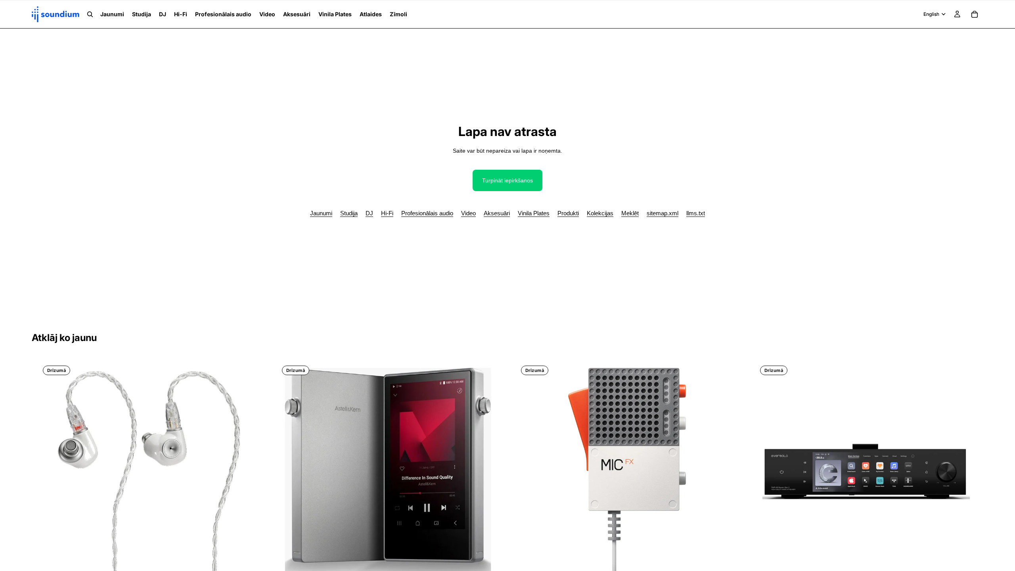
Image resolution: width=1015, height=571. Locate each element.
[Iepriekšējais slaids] (51, 472)
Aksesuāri (497, 213)
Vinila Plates (534, 213)
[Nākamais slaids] (246, 472)
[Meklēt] (90, 14)
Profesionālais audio (427, 213)
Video (468, 213)
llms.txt (695, 213)
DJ (369, 213)
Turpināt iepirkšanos (507, 180)
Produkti (568, 213)
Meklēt (630, 213)
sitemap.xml (662, 213)
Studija (349, 213)
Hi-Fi (387, 213)
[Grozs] (974, 14)
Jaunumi (321, 213)
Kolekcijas (600, 213)
